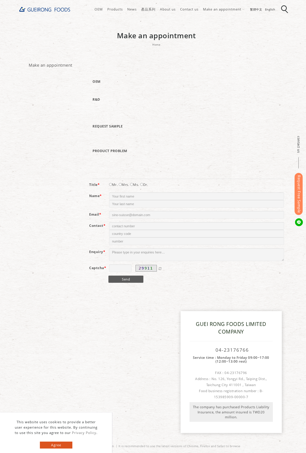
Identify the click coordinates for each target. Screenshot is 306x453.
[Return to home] (45, 9)
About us (168, 9)
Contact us (189, 9)
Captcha (96, 268)
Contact (96, 225)
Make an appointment (222, 9)
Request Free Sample (299, 194)
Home (156, 45)
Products (115, 9)
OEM (99, 9)
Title (93, 184)
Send (126, 279)
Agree (56, 445)
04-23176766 (232, 350)
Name (94, 196)
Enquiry (96, 251)
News (132, 9)
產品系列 (148, 9)
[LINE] (300, 222)
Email (94, 214)
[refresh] (160, 268)
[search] (285, 10)
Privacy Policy (84, 432)
